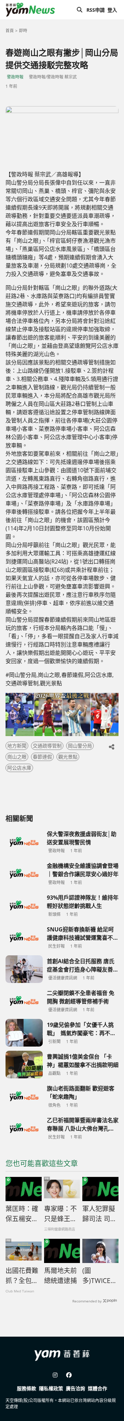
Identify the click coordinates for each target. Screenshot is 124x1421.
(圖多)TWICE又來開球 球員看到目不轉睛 (99, 1275)
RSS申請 (95, 10)
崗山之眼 (17, 756)
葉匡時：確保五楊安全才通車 (22, 1214)
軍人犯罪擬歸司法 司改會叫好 (99, 1214)
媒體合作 (97, 1388)
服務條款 (26, 1388)
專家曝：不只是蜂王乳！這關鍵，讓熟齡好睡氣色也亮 (60, 1214)
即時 (23, 31)
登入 (112, 10)
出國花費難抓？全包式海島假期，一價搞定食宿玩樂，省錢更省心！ (22, 1275)
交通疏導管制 (47, 745)
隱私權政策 (51, 1388)
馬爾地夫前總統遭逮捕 (60, 1275)
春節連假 (42, 756)
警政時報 (15, 77)
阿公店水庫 (19, 767)
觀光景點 (68, 756)
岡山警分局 (80, 745)
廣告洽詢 (75, 1388)
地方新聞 (17, 745)
